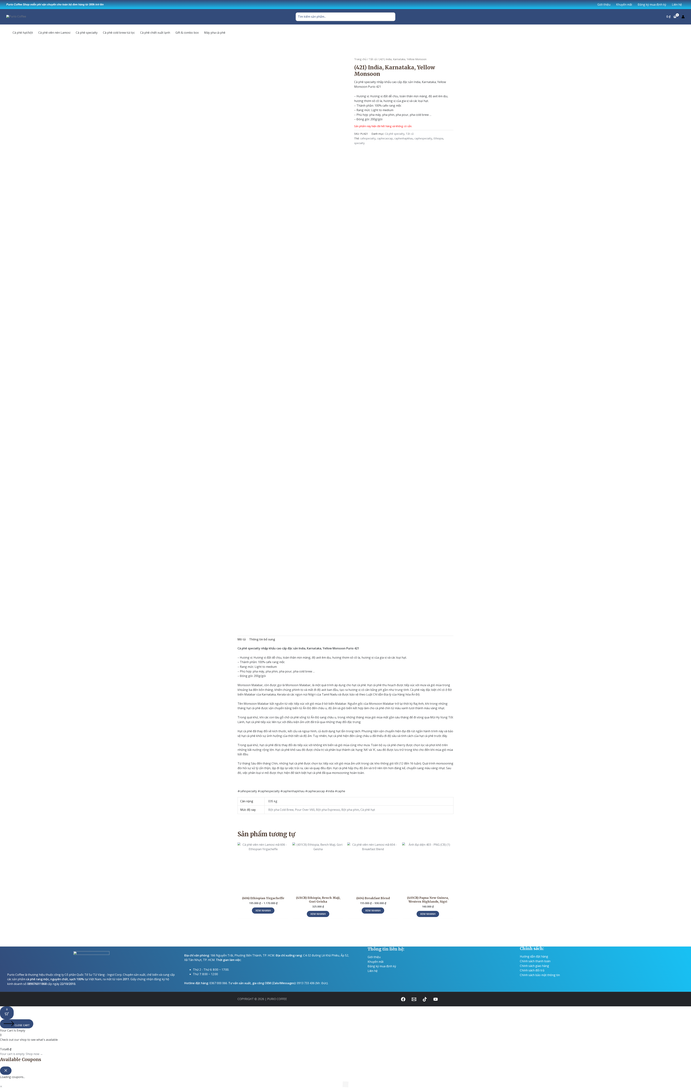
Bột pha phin (350, 810)
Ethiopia (438, 138)
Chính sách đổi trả (532, 970)
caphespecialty (423, 138)
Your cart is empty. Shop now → (21, 1054)
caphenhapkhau (403, 138)
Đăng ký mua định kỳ (382, 966)
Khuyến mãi (375, 962)
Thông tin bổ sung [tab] (262, 639)
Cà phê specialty (394, 133)
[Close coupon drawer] (6, 1070)
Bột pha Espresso (328, 810)
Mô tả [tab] (242, 639)
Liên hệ (373, 971)
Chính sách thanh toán (535, 961)
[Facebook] (403, 999)
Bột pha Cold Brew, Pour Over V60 (291, 810)
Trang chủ (360, 59)
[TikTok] (425, 999)
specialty (359, 143)
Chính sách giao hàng (534, 966)
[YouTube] (435, 999)
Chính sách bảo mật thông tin (540, 975)
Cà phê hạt (367, 810)
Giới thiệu (374, 957)
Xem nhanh (263, 910)
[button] (1, 1086)
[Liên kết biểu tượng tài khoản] (683, 16)
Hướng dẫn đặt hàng (534, 956)
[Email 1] (414, 999)
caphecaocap (385, 138)
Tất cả (373, 59)
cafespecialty (368, 138)
